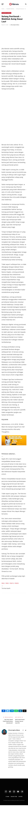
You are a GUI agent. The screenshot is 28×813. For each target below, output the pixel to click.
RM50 (17, 583)
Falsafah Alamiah (6, 13)
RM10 (12, 583)
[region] (14, 116)
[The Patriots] (14, 4)
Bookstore (14, 796)
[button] (3, 4)
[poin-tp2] (14, 445)
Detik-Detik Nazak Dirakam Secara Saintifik (20, 721)
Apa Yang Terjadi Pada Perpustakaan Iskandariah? (8, 721)
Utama (7, 796)
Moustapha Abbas (15, 24)
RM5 (7, 583)
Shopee (20, 796)
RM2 (3, 583)
